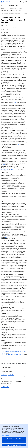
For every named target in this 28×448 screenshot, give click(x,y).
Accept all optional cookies (14, 438)
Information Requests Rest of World (8, 11)
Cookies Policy (5, 435)
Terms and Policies (13, 8)
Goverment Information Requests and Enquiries (11, 10)
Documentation (4, 8)
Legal (20, 8)
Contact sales (11, 377)
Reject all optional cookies (14, 442)
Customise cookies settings (14, 445)
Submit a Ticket (20, 377)
